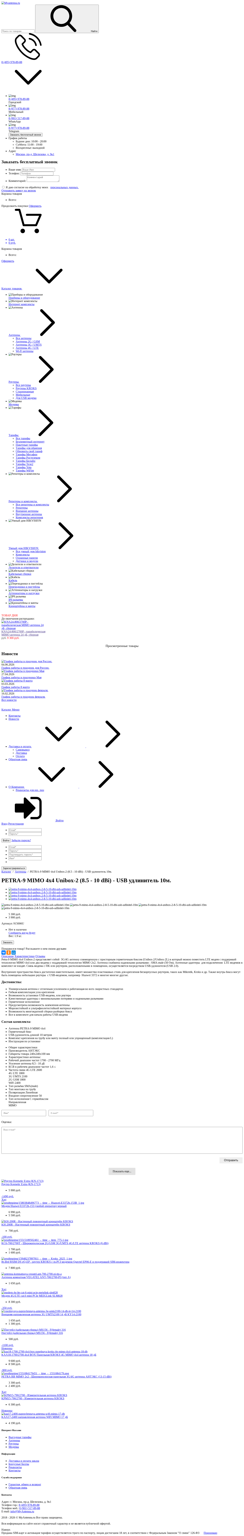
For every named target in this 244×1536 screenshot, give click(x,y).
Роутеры (14, 1443)
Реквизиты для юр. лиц (30, 790)
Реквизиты (15, 1467)
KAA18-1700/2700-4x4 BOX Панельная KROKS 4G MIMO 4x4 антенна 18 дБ (48, 1354)
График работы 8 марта (15, 687)
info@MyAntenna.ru (22, 1511)
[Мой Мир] (13, 952)
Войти (59, 820)
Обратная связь (18, 759)
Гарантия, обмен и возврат (25, 1484)
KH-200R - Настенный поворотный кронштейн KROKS (35, 1224)
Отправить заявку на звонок (18, 190)
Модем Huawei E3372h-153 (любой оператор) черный (34, 1206)
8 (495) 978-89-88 (11, 62)
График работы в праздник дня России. (25, 667)
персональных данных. (64, 187)
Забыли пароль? (21, 840)
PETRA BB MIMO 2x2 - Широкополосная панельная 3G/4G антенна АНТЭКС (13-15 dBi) (56, 1376)
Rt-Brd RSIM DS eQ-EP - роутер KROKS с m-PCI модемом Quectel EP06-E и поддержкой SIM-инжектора (65, 1261)
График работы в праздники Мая (21, 677)
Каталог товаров (11, 288)
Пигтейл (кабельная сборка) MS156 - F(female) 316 (32, 1332)
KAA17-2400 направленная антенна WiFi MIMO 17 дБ (34, 1417)
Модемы (14, 1446)
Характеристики (24, 956)
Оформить (35, 205)
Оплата (20, 756)
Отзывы (40, 956)
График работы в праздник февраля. (23, 696)
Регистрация (16, 823)
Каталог (6, 709)
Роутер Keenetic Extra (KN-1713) (21, 1184)
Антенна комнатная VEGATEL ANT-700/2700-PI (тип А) (36, 1277)
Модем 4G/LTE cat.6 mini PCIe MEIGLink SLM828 (32, 1295)
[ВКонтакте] (3, 952)
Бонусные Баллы (19, 1464)
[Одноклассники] (8, 952)
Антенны (14, 1440)
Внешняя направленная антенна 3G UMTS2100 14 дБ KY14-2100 (41, 1314)
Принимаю (210, 1532)
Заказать (8, 942)
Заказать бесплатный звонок (25, 134)
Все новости (9, 699)
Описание (7, 956)
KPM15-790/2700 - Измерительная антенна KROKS (32, 1398)
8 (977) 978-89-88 (19, 108)
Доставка (21, 752)
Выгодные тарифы (20, 1437)
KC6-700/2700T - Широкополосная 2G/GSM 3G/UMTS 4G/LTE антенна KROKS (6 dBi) (54, 1243)
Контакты (15, 715)
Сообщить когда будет (22, 932)
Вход (4, 823)
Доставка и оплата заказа (24, 1460)
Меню (15, 709)
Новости (14, 718)
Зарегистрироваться (14, 868)
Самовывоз (22, 749)
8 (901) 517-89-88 (19, 118)
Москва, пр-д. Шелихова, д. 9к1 (35, 154)
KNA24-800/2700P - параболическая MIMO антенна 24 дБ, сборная (23, 633)
